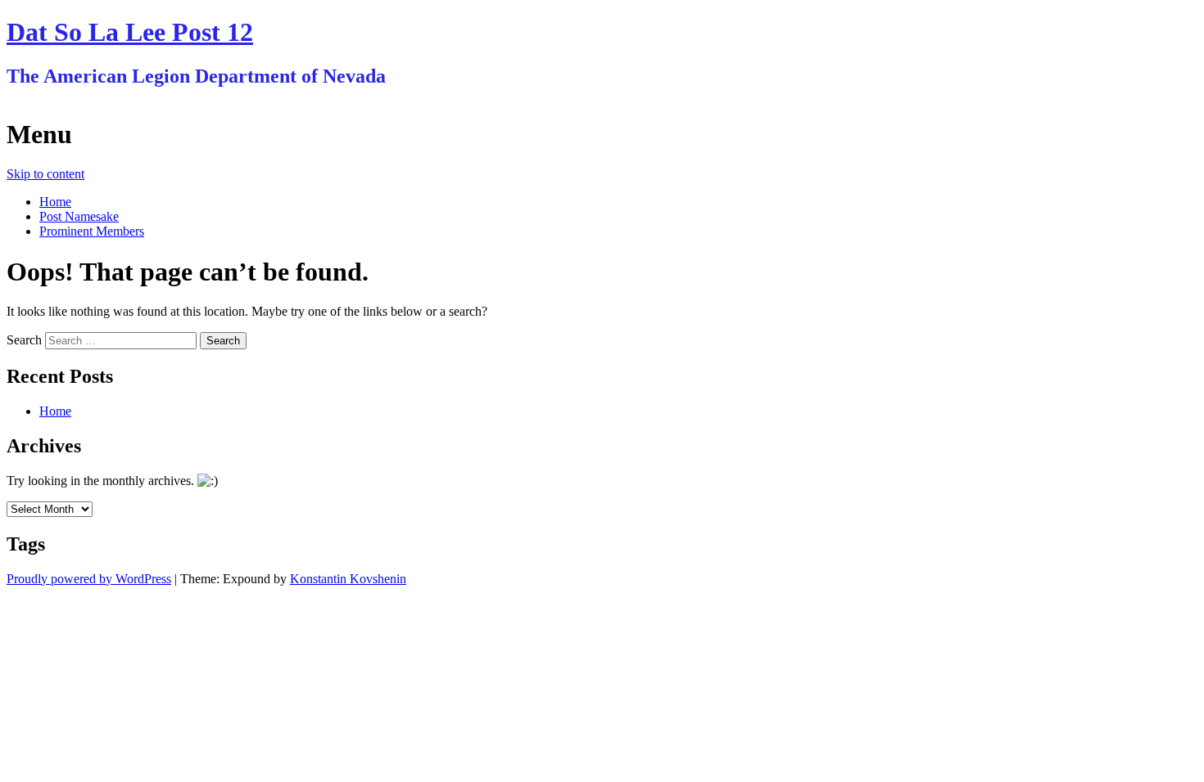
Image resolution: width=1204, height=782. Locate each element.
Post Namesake (79, 216)
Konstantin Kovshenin (348, 579)
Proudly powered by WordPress (89, 579)
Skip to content (45, 174)
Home (55, 202)
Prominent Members (91, 231)
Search (24, 340)
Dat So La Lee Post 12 (130, 32)
